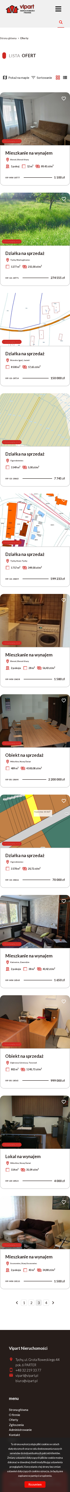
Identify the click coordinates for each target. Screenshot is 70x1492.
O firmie (14, 1415)
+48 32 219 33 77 (28, 1370)
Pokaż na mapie (18, 77)
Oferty (13, 1419)
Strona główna (18, 1409)
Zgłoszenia (16, 1425)
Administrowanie (20, 1429)
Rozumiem (35, 1484)
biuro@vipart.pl (27, 1381)
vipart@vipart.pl (27, 1375)
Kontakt (14, 1435)
